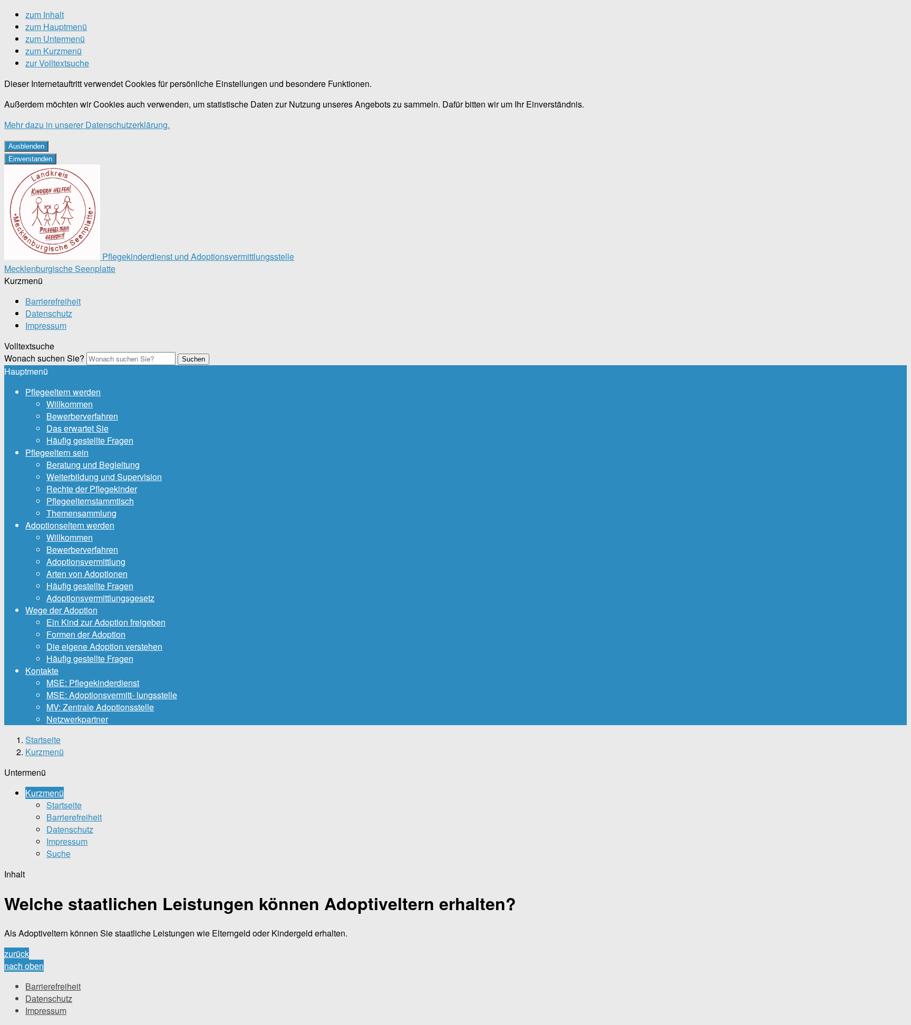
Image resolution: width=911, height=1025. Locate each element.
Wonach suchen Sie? (44, 358)
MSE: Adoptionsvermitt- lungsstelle (111, 695)
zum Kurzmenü (53, 51)
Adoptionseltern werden (69, 525)
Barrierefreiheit (53, 301)
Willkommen (69, 404)
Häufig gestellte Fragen (89, 440)
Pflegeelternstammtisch (90, 501)
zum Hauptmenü (56, 27)
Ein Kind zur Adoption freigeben (106, 622)
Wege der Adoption (61, 610)
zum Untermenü (55, 39)
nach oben (24, 966)
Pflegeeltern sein (57, 452)
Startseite (43, 740)
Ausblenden (26, 146)
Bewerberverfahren (82, 416)
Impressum (45, 325)
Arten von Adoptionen (87, 574)
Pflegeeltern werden (63, 392)
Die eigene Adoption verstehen (104, 646)
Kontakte (42, 671)
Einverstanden (30, 159)
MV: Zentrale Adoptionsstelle (100, 707)
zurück (16, 954)
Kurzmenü (44, 752)
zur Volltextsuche (57, 63)
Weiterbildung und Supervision (104, 477)
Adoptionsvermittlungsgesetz (100, 598)
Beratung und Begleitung (93, 464)
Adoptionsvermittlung (85, 561)
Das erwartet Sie (77, 428)
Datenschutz (48, 313)
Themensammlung (81, 513)
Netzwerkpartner (77, 719)
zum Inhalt (44, 14)
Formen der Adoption (85, 634)
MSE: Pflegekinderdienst (92, 683)
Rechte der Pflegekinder (91, 489)
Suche (58, 853)
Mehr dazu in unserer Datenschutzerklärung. (87, 125)
